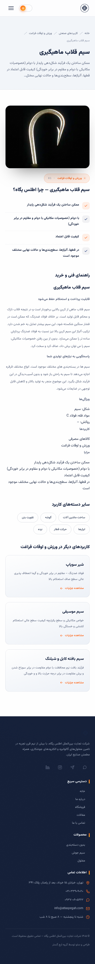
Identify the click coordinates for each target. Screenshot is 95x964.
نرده (40, 529)
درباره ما (80, 799)
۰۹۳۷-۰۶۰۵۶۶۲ (74, 899)
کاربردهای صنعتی (68, 33)
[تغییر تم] (25, 8)
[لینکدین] (47, 767)
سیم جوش (78, 852)
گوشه (48, 517)
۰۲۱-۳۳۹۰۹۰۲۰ (74, 891)
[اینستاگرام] (60, 767)
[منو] (11, 8)
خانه (87, 33)
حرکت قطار (60, 529)
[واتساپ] (85, 767)
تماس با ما (78, 823)
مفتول (81, 860)
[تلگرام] (72, 767)
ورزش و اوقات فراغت (40, 33)
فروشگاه (80, 807)
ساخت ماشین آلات (74, 517)
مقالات (81, 815)
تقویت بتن (28, 517)
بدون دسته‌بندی (75, 845)
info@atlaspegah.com (68, 908)
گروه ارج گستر (60, 944)
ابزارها (81, 529)
